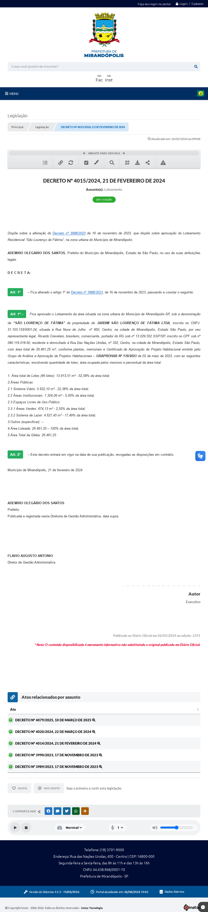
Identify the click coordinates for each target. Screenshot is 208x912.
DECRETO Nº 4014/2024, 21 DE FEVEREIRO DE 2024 (56, 743)
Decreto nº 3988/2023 (69, 233)
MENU (14, 93)
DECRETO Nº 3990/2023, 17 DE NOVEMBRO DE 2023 (57, 755)
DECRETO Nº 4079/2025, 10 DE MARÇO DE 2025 (53, 720)
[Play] (15, 827)
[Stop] (26, 827)
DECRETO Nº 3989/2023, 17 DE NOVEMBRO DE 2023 (57, 767)
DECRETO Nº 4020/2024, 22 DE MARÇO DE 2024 (53, 732)
